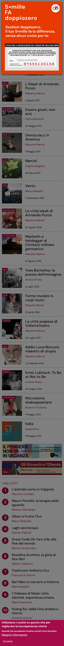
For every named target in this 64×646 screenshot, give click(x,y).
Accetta (8, 641)
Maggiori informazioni (14, 634)
